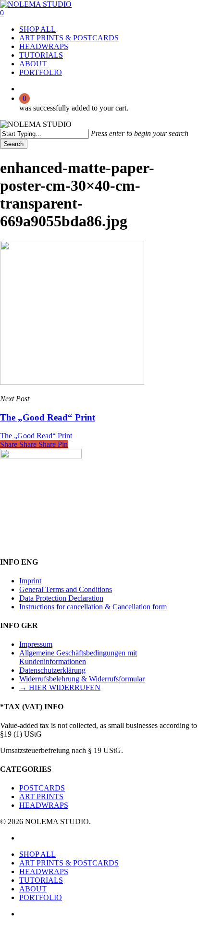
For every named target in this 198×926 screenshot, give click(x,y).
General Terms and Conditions (65, 589)
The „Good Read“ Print (36, 436)
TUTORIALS (41, 880)
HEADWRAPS (43, 805)
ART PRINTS (41, 796)
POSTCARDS (42, 788)
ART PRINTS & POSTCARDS (69, 863)
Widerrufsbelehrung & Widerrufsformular (82, 679)
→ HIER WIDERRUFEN (59, 687)
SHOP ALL (37, 854)
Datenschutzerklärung (52, 670)
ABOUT (33, 889)
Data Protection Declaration (61, 598)
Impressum (35, 644)
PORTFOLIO (40, 897)
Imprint (30, 581)
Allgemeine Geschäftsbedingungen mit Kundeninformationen (78, 657)
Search (14, 144)
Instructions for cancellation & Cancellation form (93, 607)
